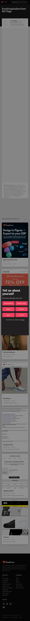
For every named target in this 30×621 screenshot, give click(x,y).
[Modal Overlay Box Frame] (15, 310)
